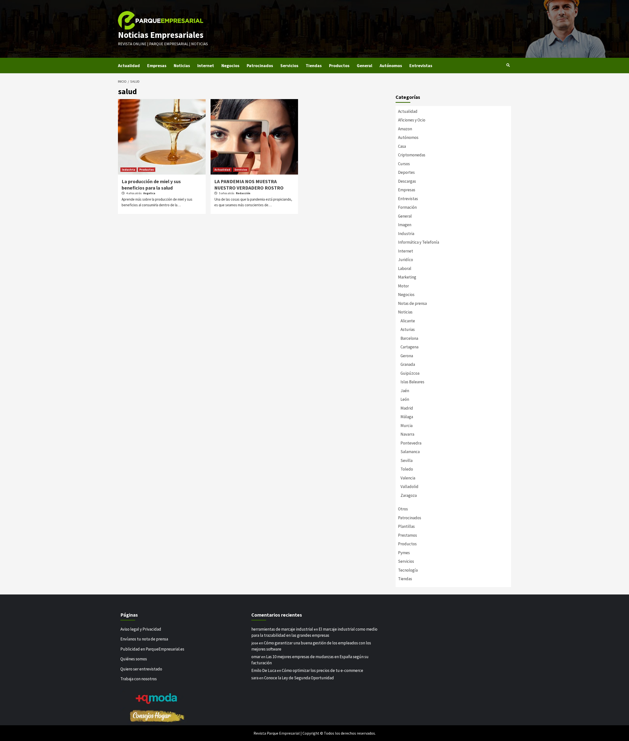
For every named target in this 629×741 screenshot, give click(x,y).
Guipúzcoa (409, 373)
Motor (403, 286)
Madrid (406, 408)
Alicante (407, 321)
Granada (407, 364)
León (404, 399)
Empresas (156, 65)
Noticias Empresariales (160, 35)
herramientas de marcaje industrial (282, 629)
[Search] (508, 65)
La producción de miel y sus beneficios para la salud (151, 184)
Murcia (406, 425)
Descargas (407, 181)
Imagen (404, 224)
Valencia (407, 478)
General (364, 65)
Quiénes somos (133, 659)
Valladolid (409, 486)
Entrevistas (420, 65)
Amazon (405, 129)
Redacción (243, 193)
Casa (402, 146)
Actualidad (129, 65)
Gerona (406, 355)
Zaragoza (408, 495)
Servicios (289, 65)
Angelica (149, 193)
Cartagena (409, 347)
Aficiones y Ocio (411, 120)
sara (254, 678)
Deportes (406, 172)
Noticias (182, 65)
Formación (407, 207)
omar (255, 656)
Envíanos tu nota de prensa (144, 639)
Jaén (404, 390)
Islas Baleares (412, 382)
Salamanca (410, 451)
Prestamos (407, 535)
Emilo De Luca (263, 670)
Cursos (404, 163)
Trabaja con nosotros (138, 679)
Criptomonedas (411, 155)
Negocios (230, 65)
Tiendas (314, 65)
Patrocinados (260, 65)
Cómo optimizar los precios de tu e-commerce (322, 670)
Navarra (407, 434)
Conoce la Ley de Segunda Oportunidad (299, 678)
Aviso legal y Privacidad (140, 629)
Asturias (407, 329)
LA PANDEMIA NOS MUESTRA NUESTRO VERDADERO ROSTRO (249, 184)
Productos (339, 65)
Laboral (404, 268)
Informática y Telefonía (418, 242)
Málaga (406, 416)
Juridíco (405, 259)
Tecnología (408, 570)
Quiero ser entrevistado (141, 669)
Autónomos (391, 65)
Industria (128, 169)
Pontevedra (410, 443)
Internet (205, 65)
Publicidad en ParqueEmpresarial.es (152, 649)
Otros (403, 509)
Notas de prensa (412, 303)
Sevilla (406, 460)
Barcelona (409, 338)
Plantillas (406, 526)
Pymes (404, 552)
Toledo (406, 469)
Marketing (407, 277)
